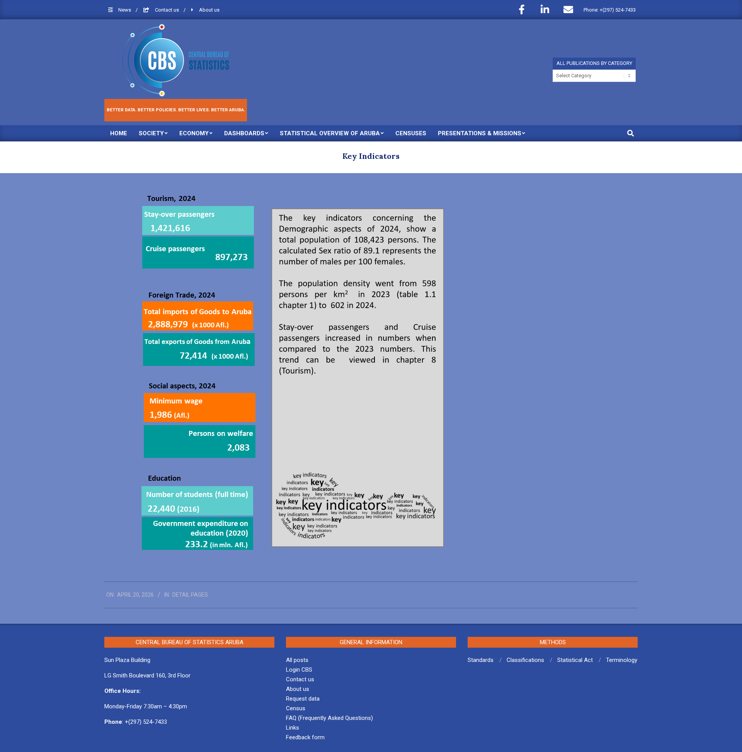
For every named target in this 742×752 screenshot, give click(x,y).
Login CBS (299, 669)
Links (292, 727)
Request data (303, 698)
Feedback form (305, 737)
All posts (297, 660)
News (125, 10)
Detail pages (190, 595)
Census (295, 708)
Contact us (167, 10)
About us (209, 10)
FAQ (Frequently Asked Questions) (329, 718)
